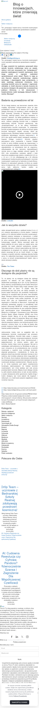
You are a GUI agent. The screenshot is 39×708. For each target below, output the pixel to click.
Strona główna (6, 20)
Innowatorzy (5, 419)
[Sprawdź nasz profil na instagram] (27, 637)
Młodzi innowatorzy (8, 443)
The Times (10, 266)
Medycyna (7, 43)
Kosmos (4, 449)
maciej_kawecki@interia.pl (16, 640)
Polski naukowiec (7, 453)
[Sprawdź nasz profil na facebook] (12, 637)
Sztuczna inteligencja (8, 413)
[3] (19, 169)
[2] (21, 139)
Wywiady (4, 439)
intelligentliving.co (13, 58)
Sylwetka (4, 451)
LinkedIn (10, 221)
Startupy (4, 417)
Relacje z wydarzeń (8, 411)
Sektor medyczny (7, 24)
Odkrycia (4, 435)
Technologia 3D (6, 423)
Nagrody (4, 429)
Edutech (4, 427)
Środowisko (5, 447)
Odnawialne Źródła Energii (10, 425)
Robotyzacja (5, 421)
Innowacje (7, 41)
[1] (34, 135)
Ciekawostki (8, 45)
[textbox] (20, 58)
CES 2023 (5, 441)
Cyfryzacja (5, 433)
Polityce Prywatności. (20, 696)
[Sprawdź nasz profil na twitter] (22, 637)
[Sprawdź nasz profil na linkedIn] (17, 637)
